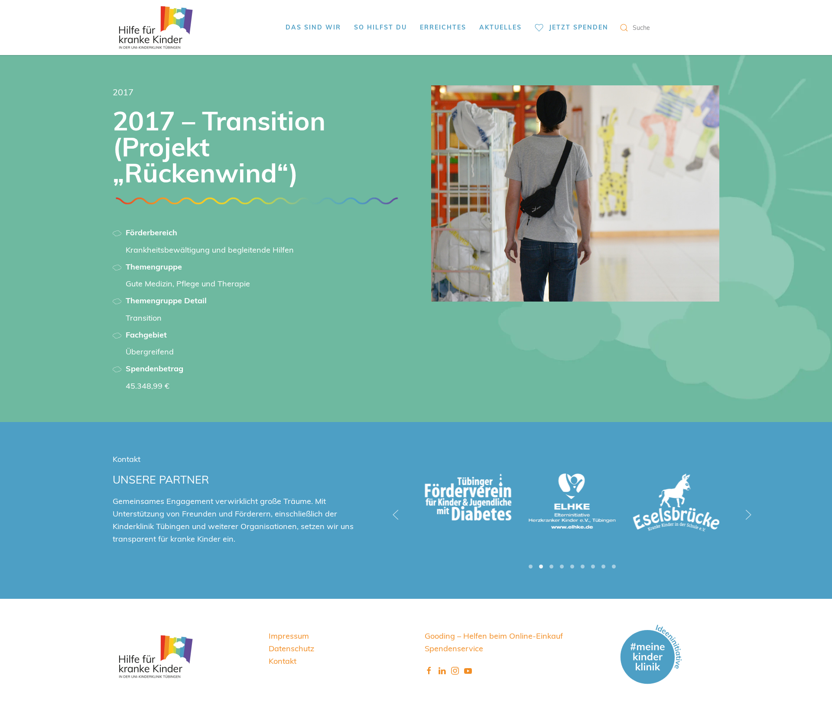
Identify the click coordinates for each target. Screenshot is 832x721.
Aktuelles (500, 27)
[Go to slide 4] (562, 566)
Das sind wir (313, 27)
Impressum (289, 635)
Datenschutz (291, 648)
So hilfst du (380, 27)
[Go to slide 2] (541, 566)
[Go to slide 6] (583, 566)
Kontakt (282, 660)
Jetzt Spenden (578, 27)
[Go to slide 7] (593, 566)
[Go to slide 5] (572, 566)
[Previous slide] (395, 514)
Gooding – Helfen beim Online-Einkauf (494, 635)
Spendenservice (454, 648)
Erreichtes (443, 27)
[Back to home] (156, 27)
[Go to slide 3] (551, 566)
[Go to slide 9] (614, 566)
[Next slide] (748, 514)
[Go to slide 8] (603, 566)
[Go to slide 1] (531, 566)
